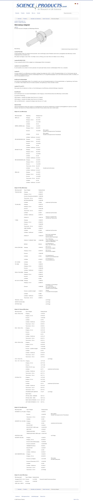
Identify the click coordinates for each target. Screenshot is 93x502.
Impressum (17, 496)
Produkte (22, 13)
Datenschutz (42, 496)
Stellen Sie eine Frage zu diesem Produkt (69, 49)
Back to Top (76, 499)
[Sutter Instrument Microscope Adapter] (40, 37)
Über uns (33, 13)
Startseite (17, 13)
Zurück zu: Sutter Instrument (20, 22)
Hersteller (28, 13)
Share (17, 27)
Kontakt (38, 13)
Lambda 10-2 (22, 21)
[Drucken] (15, 27)
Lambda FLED (17, 21)
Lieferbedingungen (34, 496)
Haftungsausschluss (26, 496)
